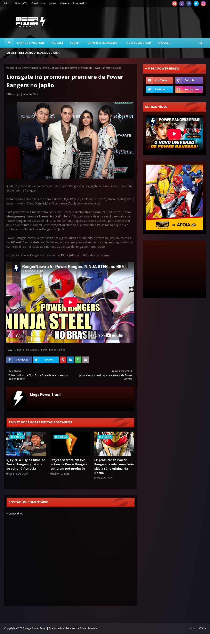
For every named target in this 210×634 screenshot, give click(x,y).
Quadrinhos (38, 3)
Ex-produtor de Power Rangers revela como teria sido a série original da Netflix (114, 466)
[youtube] (174, 3)
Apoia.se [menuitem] (164, 43)
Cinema (64, 3)
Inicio (7, 3)
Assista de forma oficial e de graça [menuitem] (33, 53)
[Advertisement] (174, 269)
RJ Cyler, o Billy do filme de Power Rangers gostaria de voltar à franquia (25, 464)
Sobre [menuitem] (74, 43)
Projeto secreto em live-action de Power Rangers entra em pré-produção (69, 464)
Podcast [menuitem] (57, 43)
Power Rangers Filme (35, 68)
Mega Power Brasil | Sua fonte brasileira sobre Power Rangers (61, 628)
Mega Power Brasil (45, 394)
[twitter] (196, 3)
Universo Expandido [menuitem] (102, 43)
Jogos (52, 3)
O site (202, 628)
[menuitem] (9, 43)
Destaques (32, 349)
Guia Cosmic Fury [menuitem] (139, 43)
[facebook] (189, 3)
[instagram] (203, 3)
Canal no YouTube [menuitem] (31, 43)
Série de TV (20, 3)
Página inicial (13, 68)
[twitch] (181, 3)
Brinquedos (80, 3)
